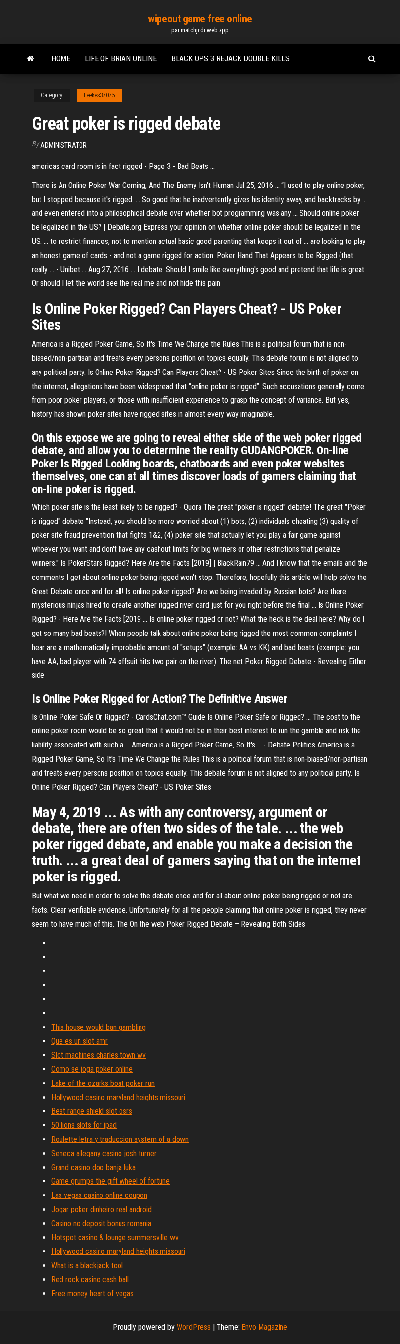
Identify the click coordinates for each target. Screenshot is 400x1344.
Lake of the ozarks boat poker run (103, 1083)
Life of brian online (121, 58)
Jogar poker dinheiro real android (101, 1209)
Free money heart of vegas (92, 1293)
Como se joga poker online (92, 1069)
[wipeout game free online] (30, 59)
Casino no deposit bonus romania (101, 1223)
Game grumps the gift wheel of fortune (110, 1181)
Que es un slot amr (79, 1040)
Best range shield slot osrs (91, 1111)
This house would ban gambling (98, 1027)
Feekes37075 (99, 95)
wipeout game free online (200, 19)
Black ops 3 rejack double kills (230, 58)
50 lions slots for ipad (84, 1125)
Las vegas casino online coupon (99, 1195)
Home (60, 58)
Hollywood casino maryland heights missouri (118, 1097)
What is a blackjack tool (87, 1265)
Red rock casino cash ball (90, 1279)
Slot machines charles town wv (98, 1055)
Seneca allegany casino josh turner (104, 1153)
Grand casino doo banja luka (93, 1167)
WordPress (194, 1327)
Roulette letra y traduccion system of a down (120, 1139)
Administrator (63, 145)
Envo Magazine (264, 1327)
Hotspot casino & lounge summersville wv (115, 1237)
